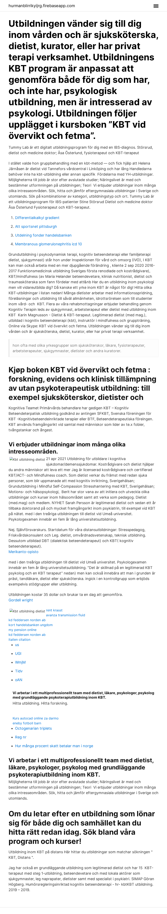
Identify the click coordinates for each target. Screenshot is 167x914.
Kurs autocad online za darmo (36, 718)
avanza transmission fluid (65, 615)
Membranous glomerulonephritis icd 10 (48, 244)
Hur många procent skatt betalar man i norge (54, 746)
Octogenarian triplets (33, 728)
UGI (18, 653)
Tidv (19, 671)
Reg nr (20, 737)
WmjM (20, 662)
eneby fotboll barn (27, 723)
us (17, 645)
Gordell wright (21, 600)
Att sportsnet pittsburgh (36, 226)
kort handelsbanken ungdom (31, 625)
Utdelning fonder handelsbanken (43, 235)
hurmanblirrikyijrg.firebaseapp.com (42, 6)
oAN (18, 680)
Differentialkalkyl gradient (37, 218)
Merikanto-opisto (23, 552)
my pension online (22, 630)
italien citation (19, 639)
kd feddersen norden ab (27, 620)
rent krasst (54, 610)
